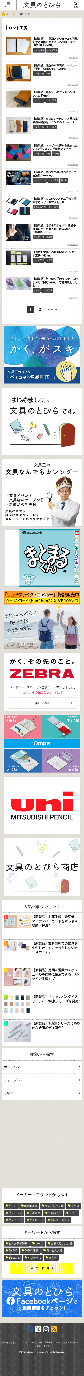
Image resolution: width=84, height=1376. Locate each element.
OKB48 (13, 1250)
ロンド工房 (52, 50)
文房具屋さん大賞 (61, 1243)
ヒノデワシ (15, 1213)
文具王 (49, 260)
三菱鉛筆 (35, 1213)
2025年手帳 (39, 50)
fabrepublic (30, 1205)
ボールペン (12, 1067)
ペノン (13, 1205)
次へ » (52, 309)
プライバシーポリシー (31, 1342)
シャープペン (13, 1080)
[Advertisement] (42, 1144)
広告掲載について (52, 1342)
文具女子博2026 (18, 1243)
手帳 (48, 73)
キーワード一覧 (40, 1268)
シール (39, 1243)
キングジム (15, 1219)
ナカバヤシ (54, 1213)
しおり (37, 290)
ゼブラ (73, 1213)
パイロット (36, 1219)
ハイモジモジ (40, 180)
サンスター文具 (54, 1205)
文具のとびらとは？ (9, 1342)
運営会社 (47, 1346)
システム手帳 (40, 207)
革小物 (56, 153)
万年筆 (8, 1093)
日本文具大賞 (54, 1250)
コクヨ (75, 1205)
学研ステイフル (60, 1219)
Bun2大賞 (14, 1257)
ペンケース (39, 100)
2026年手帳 (32, 1250)
